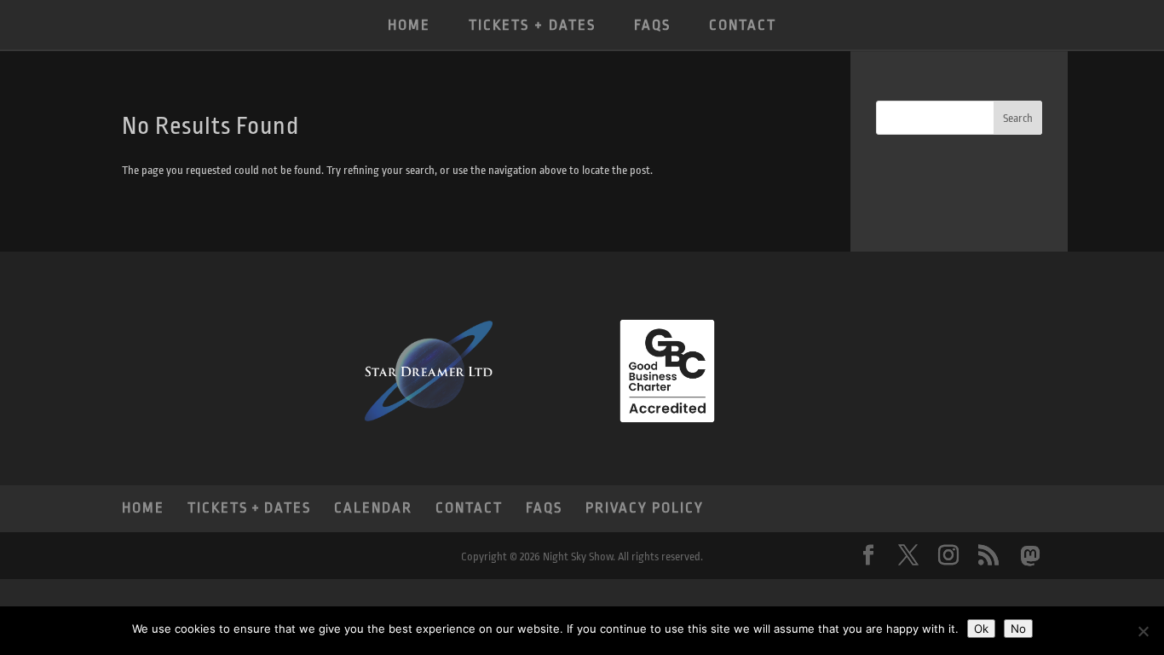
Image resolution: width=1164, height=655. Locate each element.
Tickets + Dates (532, 25)
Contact (742, 25)
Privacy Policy (644, 508)
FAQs (652, 25)
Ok (981, 628)
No (1018, 628)
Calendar (373, 508)
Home (409, 25)
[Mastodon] (1030, 556)
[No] (1142, 631)
